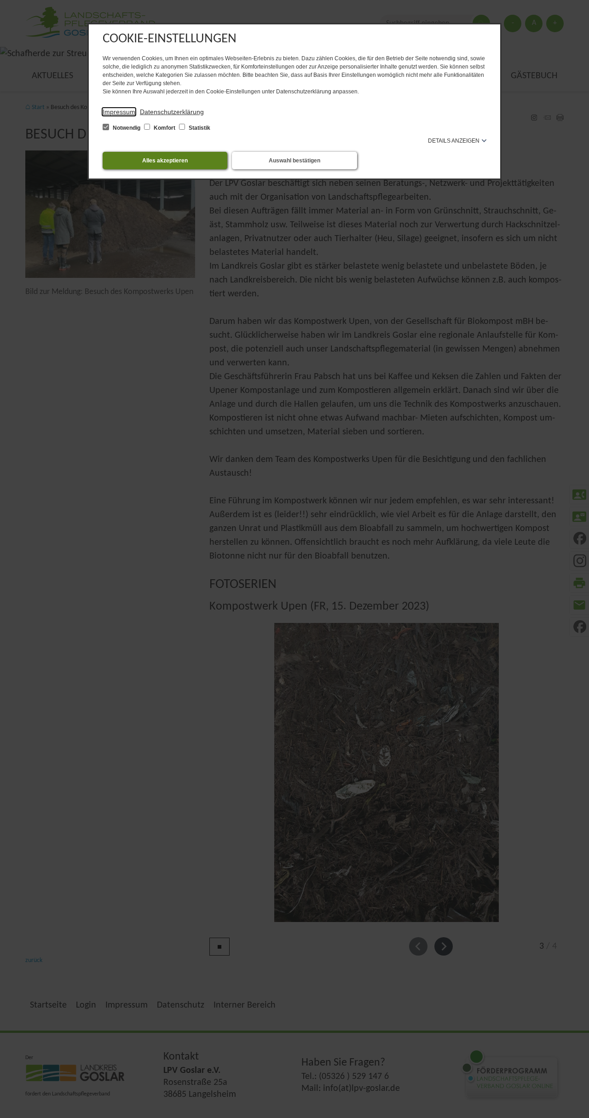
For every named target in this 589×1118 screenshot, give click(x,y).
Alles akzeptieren (165, 160)
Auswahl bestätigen (294, 160)
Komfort (164, 128)
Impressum (119, 111)
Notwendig (126, 128)
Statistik (198, 128)
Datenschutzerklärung (172, 111)
